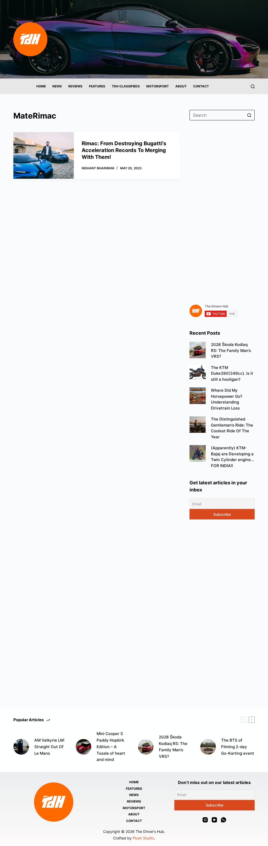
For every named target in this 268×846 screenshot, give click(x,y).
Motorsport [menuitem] (157, 86)
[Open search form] (253, 86)
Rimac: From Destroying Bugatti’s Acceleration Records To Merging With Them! (124, 150)
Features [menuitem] (97, 86)
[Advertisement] (222, 209)
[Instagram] (205, 819)
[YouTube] (214, 819)
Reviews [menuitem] (75, 86)
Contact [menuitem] (201, 86)
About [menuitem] (181, 86)
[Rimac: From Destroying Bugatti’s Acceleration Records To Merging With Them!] (43, 155)
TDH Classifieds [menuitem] (126, 86)
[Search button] (249, 115)
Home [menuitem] (41, 86)
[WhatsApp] (223, 819)
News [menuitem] (57, 86)
